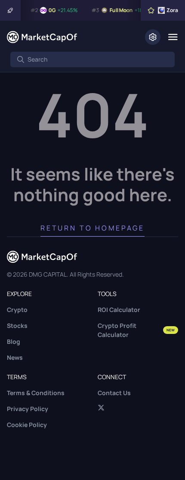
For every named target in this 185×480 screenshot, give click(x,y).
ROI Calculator (119, 309)
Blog (13, 341)
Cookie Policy (27, 425)
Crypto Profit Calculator (136, 330)
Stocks (17, 325)
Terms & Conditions (36, 393)
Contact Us (114, 393)
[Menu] (172, 37)
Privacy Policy (27, 409)
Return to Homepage (92, 228)
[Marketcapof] (42, 37)
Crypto (17, 309)
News (15, 357)
